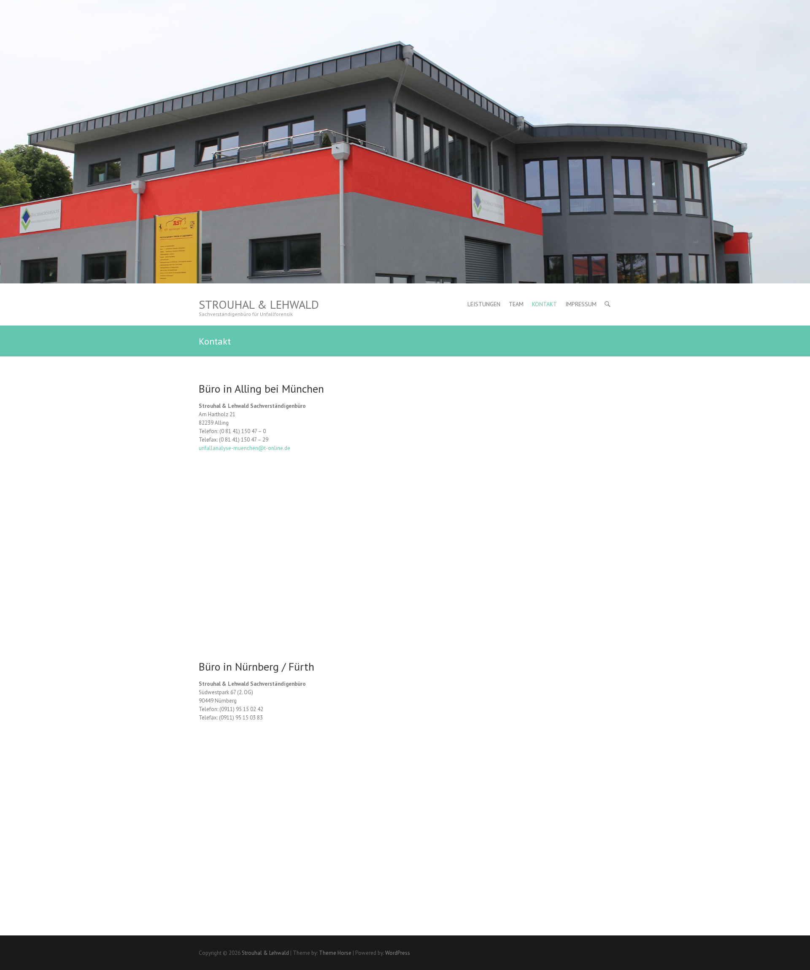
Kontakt (544, 304)
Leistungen (483, 304)
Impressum (581, 304)
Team (516, 304)
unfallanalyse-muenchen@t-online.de (244, 448)
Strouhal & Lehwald (259, 304)
